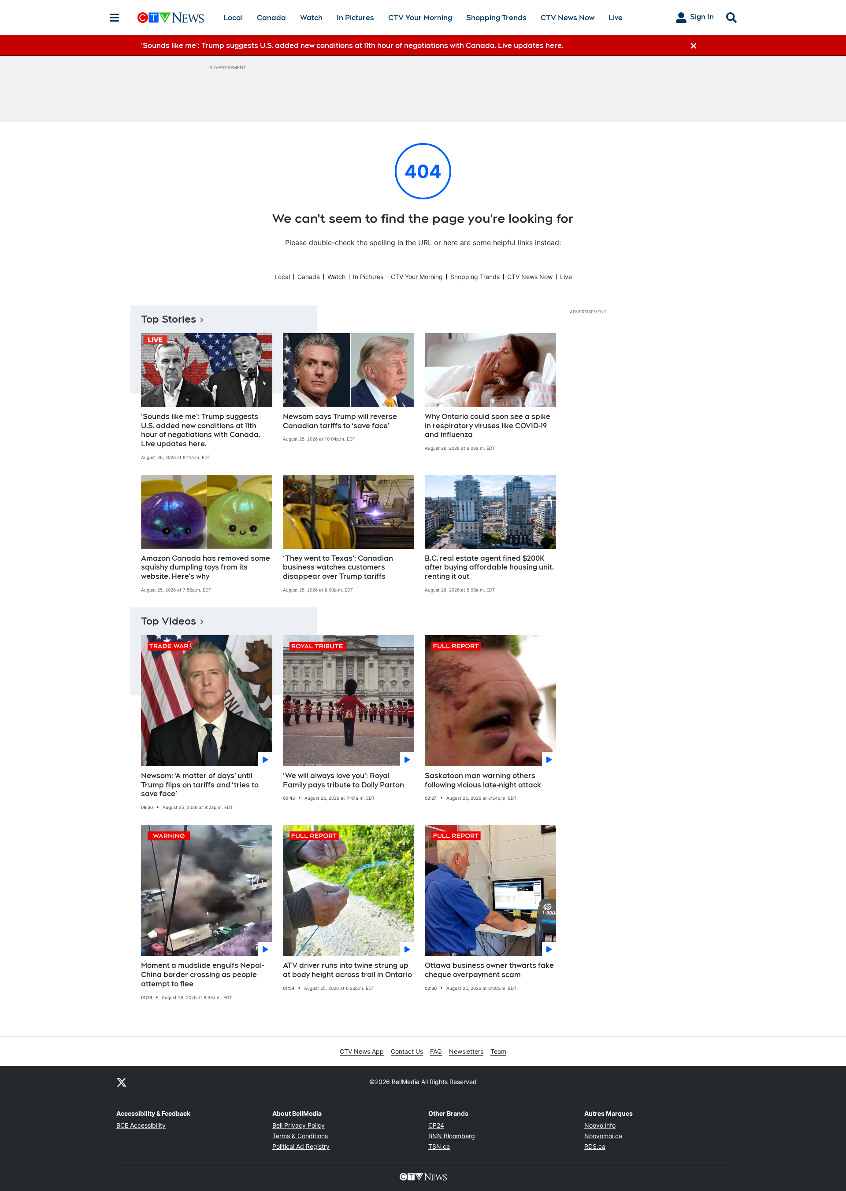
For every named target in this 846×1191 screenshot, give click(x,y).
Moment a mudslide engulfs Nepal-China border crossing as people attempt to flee (202, 974)
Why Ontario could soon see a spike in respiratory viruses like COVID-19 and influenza (487, 425)
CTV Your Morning (420, 18)
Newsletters (466, 1051)
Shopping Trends (496, 18)
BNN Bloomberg (451, 1136)
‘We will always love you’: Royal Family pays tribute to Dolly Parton (343, 780)
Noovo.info (600, 1125)
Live (616, 18)
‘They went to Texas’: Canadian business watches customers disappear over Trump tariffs (338, 567)
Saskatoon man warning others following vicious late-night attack (483, 780)
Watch (311, 18)
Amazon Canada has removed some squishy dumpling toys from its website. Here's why (205, 567)
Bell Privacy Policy (298, 1125)
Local (233, 18)
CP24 (436, 1125)
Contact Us (407, 1051)
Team (498, 1051)
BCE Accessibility (141, 1125)
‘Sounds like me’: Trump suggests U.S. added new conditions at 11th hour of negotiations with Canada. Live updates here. (200, 430)
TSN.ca (439, 1146)
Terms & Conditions (300, 1136)
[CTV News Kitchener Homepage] (170, 17)
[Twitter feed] (121, 1082)
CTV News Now (567, 18)
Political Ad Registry (301, 1146)
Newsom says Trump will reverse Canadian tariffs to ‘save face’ (340, 421)
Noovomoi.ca (603, 1136)
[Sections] (114, 17)
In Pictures (355, 18)
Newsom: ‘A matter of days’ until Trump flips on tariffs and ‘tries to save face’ (200, 785)
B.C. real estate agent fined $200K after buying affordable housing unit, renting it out (489, 567)
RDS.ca (594, 1146)
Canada (271, 18)
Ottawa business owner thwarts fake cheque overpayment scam (489, 970)
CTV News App (362, 1051)
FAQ (436, 1051)
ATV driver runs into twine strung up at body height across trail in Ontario (347, 970)
